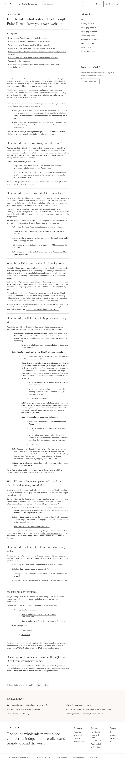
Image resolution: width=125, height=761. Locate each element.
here (15, 217)
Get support (114, 4)
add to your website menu (51, 533)
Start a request (90, 81)
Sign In (98, 4)
